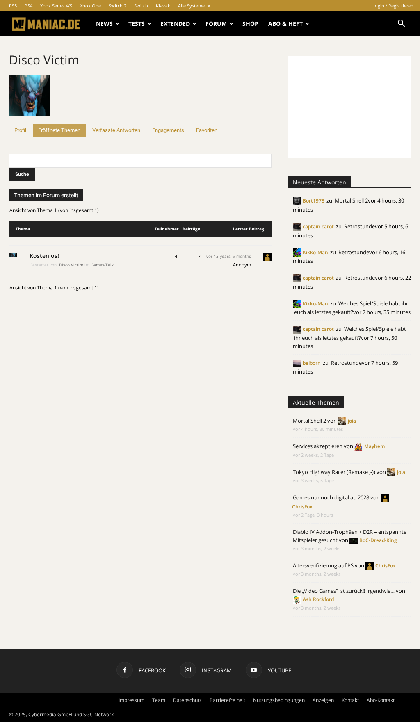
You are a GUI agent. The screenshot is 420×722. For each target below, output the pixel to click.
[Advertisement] (349, 107)
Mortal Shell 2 (351, 200)
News (104, 23)
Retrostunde (359, 226)
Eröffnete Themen (59, 130)
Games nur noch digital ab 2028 (331, 497)
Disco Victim (44, 59)
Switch (141, 5)
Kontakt (350, 700)
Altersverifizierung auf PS (323, 565)
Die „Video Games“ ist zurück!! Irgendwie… (344, 590)
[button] (401, 24)
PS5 (13, 5)
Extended (175, 23)
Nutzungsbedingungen (279, 700)
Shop (250, 23)
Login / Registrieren (392, 5)
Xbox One (90, 5)
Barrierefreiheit (227, 700)
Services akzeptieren (317, 446)
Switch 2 (117, 5)
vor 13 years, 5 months (228, 256)
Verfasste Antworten (116, 130)
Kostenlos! (44, 256)
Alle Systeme (191, 5)
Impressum (131, 700)
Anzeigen (323, 700)
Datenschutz (187, 700)
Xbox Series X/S (56, 5)
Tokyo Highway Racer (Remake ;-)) (334, 472)
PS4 (28, 5)
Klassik (163, 5)
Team (158, 700)
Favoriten (206, 130)
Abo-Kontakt (381, 700)
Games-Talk (102, 265)
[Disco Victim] (29, 119)
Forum (216, 23)
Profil (20, 130)
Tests (136, 23)
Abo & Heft (285, 23)
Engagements (168, 130)
